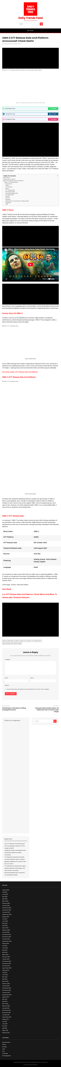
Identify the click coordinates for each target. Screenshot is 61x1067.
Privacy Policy (44, 1062)
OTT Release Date (10, 190)
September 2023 (6, 968)
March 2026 (5, 901)
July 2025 (4, 919)
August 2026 (5, 890)
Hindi (6, 204)
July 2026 (4, 892)
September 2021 (6, 1017)
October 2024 (6, 939)
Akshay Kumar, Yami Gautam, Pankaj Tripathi (17, 201)
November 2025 (6, 910)
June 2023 (5, 974)
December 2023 (6, 961)
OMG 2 (7, 185)
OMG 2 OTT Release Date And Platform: (13, 180)
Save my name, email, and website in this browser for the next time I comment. (28, 689)
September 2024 (7, 941)
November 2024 (6, 936)
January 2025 (6, 932)
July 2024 (4, 945)
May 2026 (4, 896)
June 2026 (5, 894)
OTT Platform (8, 187)
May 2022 (4, 999)
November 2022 (6, 990)
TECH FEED (5, 1053)
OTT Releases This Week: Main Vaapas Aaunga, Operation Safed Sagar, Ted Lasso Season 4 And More (15, 868)
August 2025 (5, 916)
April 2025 (4, 925)
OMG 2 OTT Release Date (34, 640)
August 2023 (5, 970)
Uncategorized (6, 1055)
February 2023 (6, 983)
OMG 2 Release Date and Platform (12, 643)
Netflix (7, 188)
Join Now (54, 108)
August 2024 (5, 943)
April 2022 (4, 1001)
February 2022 (6, 1006)
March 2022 (5, 1003)
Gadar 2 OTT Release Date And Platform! (24, 372)
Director (7, 196)
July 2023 (4, 972)
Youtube (13, 584)
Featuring (7, 199)
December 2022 (6, 988)
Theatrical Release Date (11, 193)
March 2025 (5, 928)
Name (6, 678)
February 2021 (6, 1032)
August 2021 (5, 1019)
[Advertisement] (30, 58)
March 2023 (5, 981)
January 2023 (5, 986)
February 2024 (6, 957)
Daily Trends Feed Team (7, 43)
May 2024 (4, 950)
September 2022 (6, 994)
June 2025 (5, 921)
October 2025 (6, 912)
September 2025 (7, 914)
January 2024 (6, 959)
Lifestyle (4, 1047)
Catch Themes (33, 1064)
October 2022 (6, 992)
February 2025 (6, 930)
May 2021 (4, 1026)
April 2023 (4, 979)
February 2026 (6, 903)
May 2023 (4, 977)
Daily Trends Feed (30, 18)
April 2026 (4, 899)
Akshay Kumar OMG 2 (8, 640)
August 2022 (5, 997)
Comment (8, 659)
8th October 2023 (10, 191)
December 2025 (6, 908)
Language (8, 202)
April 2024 (4, 952)
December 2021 (6, 1010)
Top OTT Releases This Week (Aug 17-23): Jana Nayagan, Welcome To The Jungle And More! (14, 846)
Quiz (3, 1051)
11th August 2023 (9, 195)
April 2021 (4, 1028)
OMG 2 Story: (6, 177)
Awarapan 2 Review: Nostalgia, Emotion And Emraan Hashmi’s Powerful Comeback (15, 853)
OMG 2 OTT (24, 640)
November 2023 (6, 963)
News (3, 1049)
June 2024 (5, 948)
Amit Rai (7, 198)
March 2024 (5, 954)
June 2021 (4, 1023)
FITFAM (4, 1044)
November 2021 (6, 1012)
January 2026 (5, 905)
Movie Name (8, 184)
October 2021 (5, 1015)
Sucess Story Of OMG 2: (9, 179)
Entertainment (6, 1042)
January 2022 (5, 1008)
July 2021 (4, 1021)
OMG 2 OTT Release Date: (11, 182)
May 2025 (4, 923)
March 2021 (5, 1030)
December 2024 (6, 934)
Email (32, 678)
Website (7, 685)
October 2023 (6, 965)
